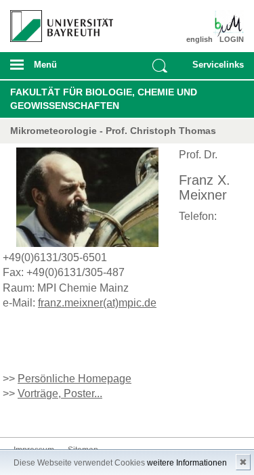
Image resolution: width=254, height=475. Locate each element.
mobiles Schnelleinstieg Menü (215, 69)
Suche (159, 65)
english (199, 39)
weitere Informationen (187, 463)
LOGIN (231, 39)
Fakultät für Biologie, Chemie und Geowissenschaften (103, 99)
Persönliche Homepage (74, 378)
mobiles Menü (56, 69)
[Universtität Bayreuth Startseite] (57, 21)
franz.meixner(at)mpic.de (97, 303)
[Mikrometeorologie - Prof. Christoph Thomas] (225, 23)
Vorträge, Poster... (60, 393)
